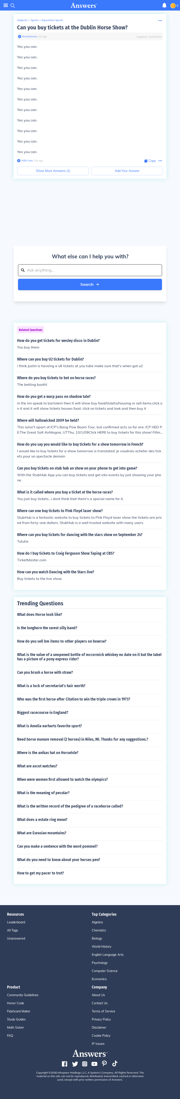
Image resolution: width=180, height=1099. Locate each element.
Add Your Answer (127, 171)
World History (101, 947)
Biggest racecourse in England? (42, 712)
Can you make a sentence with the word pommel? (57, 846)
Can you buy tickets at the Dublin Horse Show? (72, 27)
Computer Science (105, 971)
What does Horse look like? (39, 614)
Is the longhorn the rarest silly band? (47, 627)
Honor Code (15, 1003)
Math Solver (15, 1027)
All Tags (12, 930)
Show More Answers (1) (53, 171)
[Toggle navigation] (6, 5)
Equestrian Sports (52, 20)
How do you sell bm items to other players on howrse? (61, 641)
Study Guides (16, 1019)
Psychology (100, 963)
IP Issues (98, 1044)
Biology (97, 938)
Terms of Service (103, 1011)
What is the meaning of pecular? (43, 792)
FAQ (10, 1036)
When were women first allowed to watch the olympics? (62, 779)
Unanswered (16, 938)
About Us (98, 995)
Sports (34, 20)
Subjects (22, 20)
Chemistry (99, 930)
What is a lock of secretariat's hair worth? (51, 685)
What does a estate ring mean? (42, 819)
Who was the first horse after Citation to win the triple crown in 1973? (73, 699)
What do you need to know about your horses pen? (58, 859)
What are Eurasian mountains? (41, 833)
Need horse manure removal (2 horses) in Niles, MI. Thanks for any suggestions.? (82, 739)
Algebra (97, 922)
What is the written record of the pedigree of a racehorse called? (70, 806)
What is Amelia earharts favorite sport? (49, 726)
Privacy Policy (101, 1019)
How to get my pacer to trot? (40, 873)
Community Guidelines (22, 995)
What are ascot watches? (37, 766)
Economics (99, 979)
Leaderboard (16, 922)
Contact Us (100, 1003)
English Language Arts (108, 955)
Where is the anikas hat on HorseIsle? (47, 752)
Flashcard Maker (18, 1011)
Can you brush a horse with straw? (45, 672)
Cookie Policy (101, 1036)
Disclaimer (99, 1027)
